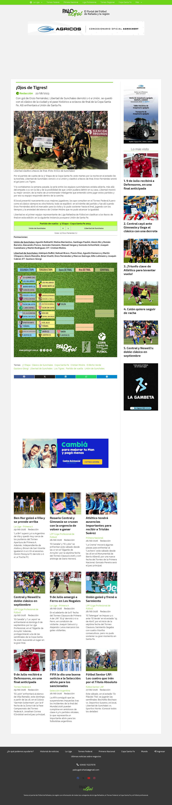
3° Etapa (26, 365)
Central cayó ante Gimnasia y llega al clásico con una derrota (140, 227)
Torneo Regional (107, 2)
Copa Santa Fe (125, 2)
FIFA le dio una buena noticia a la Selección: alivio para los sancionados (65, 679)
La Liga (36, 2)
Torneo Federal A (22, 687)
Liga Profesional (89, 2)
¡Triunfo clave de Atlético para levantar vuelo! (140, 270)
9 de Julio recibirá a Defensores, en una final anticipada (28, 678)
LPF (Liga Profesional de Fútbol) (62, 535)
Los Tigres (59, 368)
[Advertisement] (86, 61)
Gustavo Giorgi (21, 368)
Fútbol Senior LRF (95, 687)
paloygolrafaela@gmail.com (86, 769)
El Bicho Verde (94, 365)
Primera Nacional (71, 2)
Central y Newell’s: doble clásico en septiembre (27, 600)
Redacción (26, 93)
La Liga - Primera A (23, 526)
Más (137, 2)
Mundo (144, 751)
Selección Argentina (60, 690)
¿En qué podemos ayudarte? (20, 751)
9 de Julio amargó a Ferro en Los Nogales (65, 598)
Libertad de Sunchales (41, 368)
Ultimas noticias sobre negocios (86, 756)
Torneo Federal (52, 2)
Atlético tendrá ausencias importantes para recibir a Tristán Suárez (98, 525)
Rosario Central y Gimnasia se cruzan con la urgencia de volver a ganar (64, 523)
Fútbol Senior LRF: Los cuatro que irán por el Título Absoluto (101, 678)
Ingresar (161, 751)
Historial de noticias (49, 751)
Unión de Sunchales (94, 368)
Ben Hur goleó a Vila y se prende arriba (29, 519)
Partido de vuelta (74, 368)
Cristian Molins (78, 365)
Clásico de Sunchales (42, 365)
